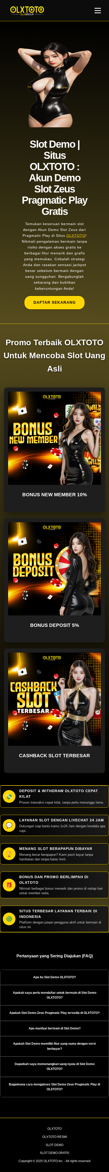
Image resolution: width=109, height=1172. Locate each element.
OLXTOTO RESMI (54, 1137)
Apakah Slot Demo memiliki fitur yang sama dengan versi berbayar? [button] (54, 1046)
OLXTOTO (75, 235)
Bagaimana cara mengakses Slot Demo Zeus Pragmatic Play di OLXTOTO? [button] (54, 1087)
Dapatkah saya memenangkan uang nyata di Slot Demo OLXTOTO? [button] (55, 1066)
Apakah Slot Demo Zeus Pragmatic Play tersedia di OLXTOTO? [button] (54, 1013)
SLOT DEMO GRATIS (54, 1153)
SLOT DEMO (54, 1145)
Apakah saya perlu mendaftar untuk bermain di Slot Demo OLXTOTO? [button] (54, 995)
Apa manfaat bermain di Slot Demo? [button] (55, 1028)
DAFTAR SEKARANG (54, 302)
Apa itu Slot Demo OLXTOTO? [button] (54, 977)
